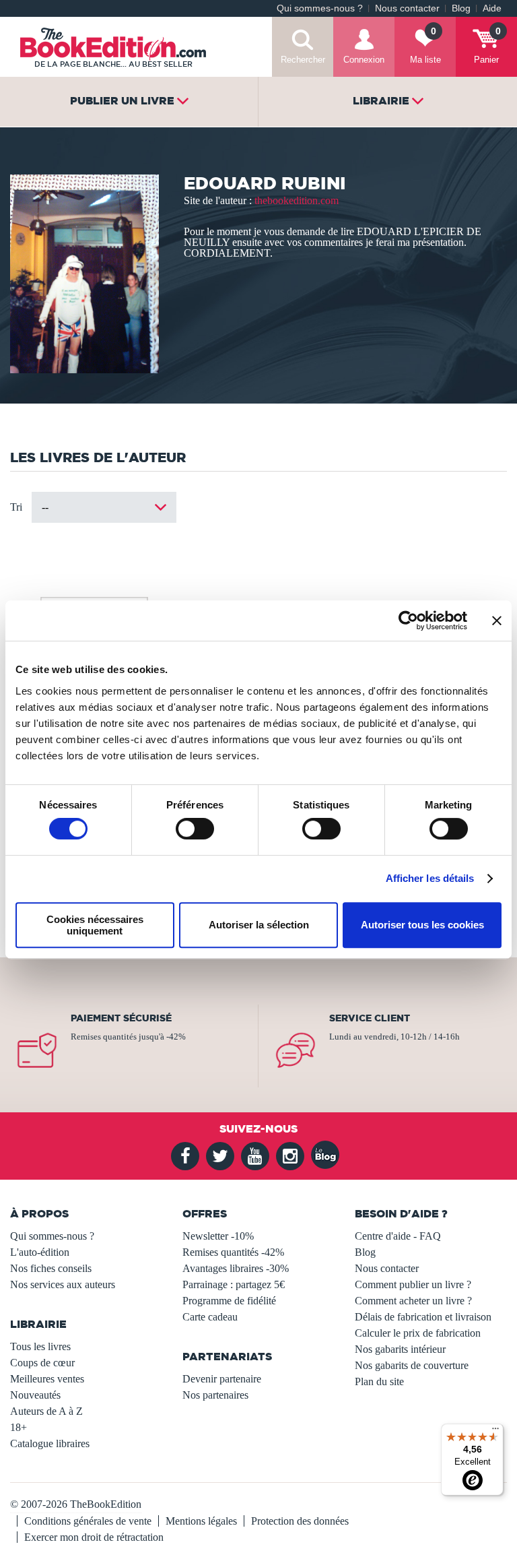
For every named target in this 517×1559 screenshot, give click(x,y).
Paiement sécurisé (121, 1018)
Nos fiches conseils (51, 1268)
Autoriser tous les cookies (422, 924)
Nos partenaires (215, 1395)
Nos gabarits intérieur (400, 1349)
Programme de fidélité (229, 1300)
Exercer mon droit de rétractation (94, 1537)
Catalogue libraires (50, 1443)
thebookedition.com (296, 200)
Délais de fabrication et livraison (423, 1317)
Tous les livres (40, 1346)
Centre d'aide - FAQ (398, 1236)
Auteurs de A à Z (46, 1411)
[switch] (195, 828)
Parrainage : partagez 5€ (233, 1284)
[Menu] (495, 1432)
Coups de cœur (42, 1362)
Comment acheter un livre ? (413, 1300)
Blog (461, 8)
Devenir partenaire (221, 1379)
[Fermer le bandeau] (497, 620)
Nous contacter (407, 8)
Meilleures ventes (47, 1379)
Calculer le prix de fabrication (418, 1333)
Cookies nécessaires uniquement (94, 925)
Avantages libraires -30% (235, 1268)
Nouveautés (35, 1395)
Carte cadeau (210, 1317)
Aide (492, 8)
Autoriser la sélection (259, 924)
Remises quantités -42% (233, 1252)
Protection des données (300, 1521)
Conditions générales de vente (87, 1521)
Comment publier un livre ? (413, 1284)
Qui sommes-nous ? (320, 8)
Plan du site (379, 1381)
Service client (369, 1018)
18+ (18, 1427)
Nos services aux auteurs (62, 1284)
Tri (16, 507)
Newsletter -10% (218, 1236)
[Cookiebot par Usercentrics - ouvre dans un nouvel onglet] (408, 620)
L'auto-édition (39, 1252)
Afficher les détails (430, 878)
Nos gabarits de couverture (412, 1365)
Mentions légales (201, 1521)
